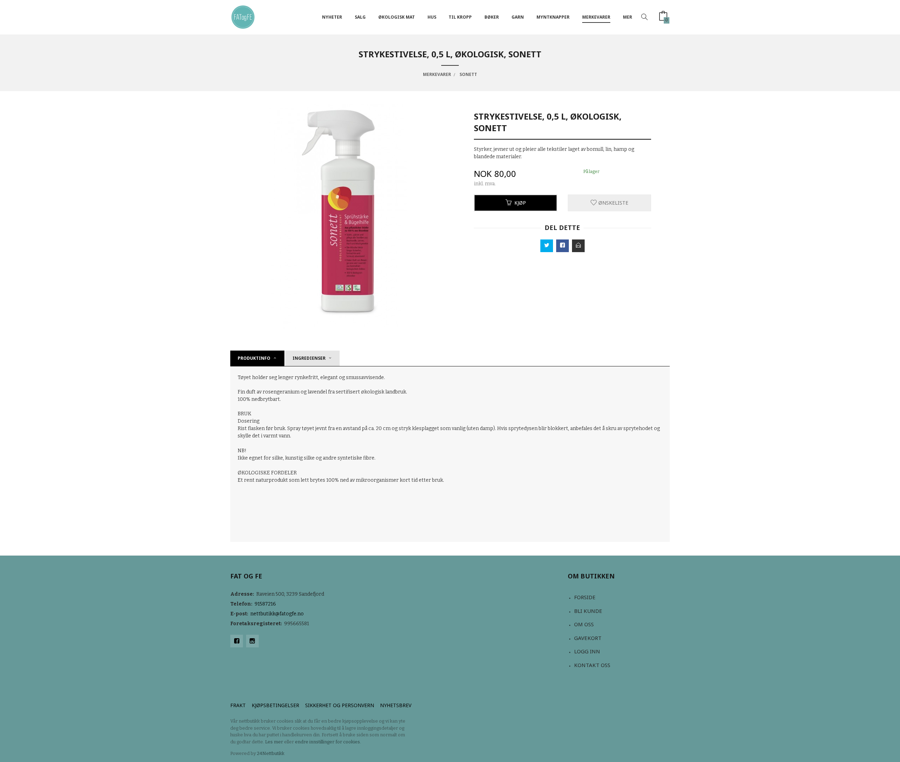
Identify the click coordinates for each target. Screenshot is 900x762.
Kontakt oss (592, 664)
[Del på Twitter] (546, 245)
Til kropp (460, 17)
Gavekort (588, 637)
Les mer (274, 741)
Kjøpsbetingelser (275, 705)
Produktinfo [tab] (254, 358)
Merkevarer (596, 17)
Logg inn (587, 651)
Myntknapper (553, 17)
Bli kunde (588, 610)
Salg (360, 17)
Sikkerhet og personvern (339, 705)
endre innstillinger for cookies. (328, 741)
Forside (585, 597)
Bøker (491, 17)
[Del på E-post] (578, 245)
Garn (518, 17)
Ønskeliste (612, 202)
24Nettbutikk (270, 753)
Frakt (238, 705)
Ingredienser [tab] (309, 358)
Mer (627, 17)
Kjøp (520, 202)
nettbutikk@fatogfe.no (277, 614)
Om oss (584, 624)
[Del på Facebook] (562, 245)
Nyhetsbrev (395, 705)
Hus (432, 17)
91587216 (265, 604)
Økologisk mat (396, 17)
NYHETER (332, 17)
